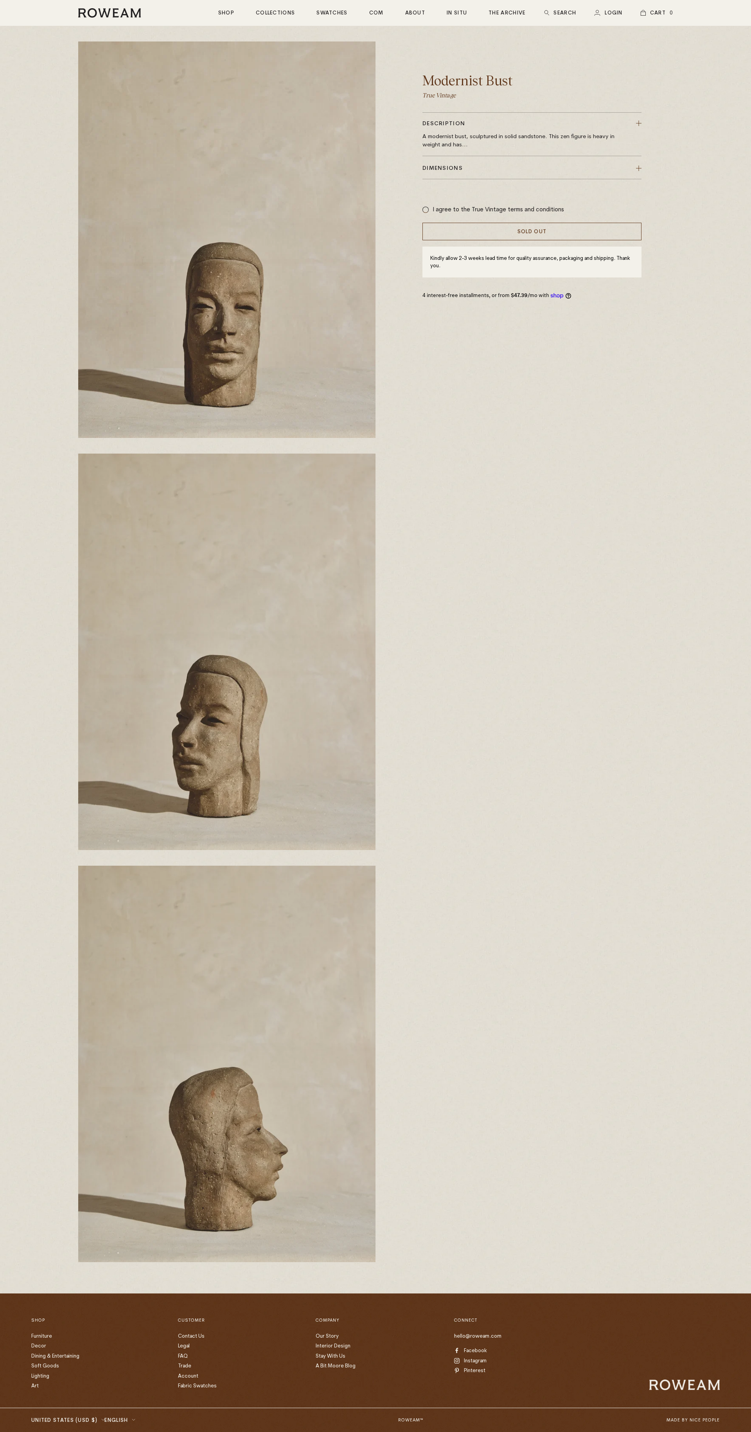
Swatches (331, 12)
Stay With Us (330, 1356)
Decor (38, 1345)
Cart (658, 12)
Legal (184, 1345)
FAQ (183, 1356)
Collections (275, 12)
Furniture (41, 1336)
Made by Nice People (693, 1420)
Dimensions (442, 167)
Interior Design (333, 1345)
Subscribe (673, 1361)
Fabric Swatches (197, 1385)
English (116, 1420)
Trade (184, 1365)
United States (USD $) (64, 1420)
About (415, 12)
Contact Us (191, 1336)
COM (376, 12)
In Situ (457, 12)
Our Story (327, 1336)
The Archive (507, 12)
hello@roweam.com (477, 1336)
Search (564, 12)
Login (614, 12)
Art (35, 1385)
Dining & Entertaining (55, 1356)
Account (188, 1376)
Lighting (40, 1376)
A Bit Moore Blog (336, 1365)
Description (518, 134)
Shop (226, 12)
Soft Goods (45, 1365)
